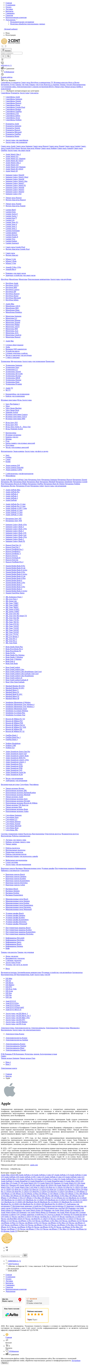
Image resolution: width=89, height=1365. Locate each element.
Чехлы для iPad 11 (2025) (23, 1217)
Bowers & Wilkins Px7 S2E (16, 727)
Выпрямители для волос (15, 958)
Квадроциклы (6, 1030)
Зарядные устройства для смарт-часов (20, 275)
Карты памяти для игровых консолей (20, 443)
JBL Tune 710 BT (12, 628)
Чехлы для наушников (14, 778)
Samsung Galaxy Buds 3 (15, 531)
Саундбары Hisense (13, 822)
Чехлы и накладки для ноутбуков (19, 355)
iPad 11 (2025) (41, 1187)
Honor (17, 148)
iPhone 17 (6, 1198)
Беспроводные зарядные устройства (28, 1206)
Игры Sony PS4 (12, 425)
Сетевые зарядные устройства (33, 1214)
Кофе (8, 948)
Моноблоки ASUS (13, 306)
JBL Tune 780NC (12, 607)
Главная (9, 1074)
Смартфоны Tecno (13, 118)
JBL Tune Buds (11, 643)
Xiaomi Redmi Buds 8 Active (16, 570)
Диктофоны (34, 784)
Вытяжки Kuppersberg (14, 895)
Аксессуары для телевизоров (33, 361)
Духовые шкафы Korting (15, 918)
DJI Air (8, 981)
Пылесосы (27, 834)
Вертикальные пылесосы (15, 850)
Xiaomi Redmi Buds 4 (14, 589)
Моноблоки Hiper (12, 310)
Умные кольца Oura (27, 1058)
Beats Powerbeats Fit (13, 651)
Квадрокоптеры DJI (8, 975)
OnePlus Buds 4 (11, 739)
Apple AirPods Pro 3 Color (15, 504)
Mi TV (8, 390)
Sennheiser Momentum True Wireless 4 (20, 704)
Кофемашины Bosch (13, 944)
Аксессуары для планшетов (16, 142)
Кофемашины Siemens (14, 946)
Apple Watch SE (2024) (14, 169)
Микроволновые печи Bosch (17, 899)
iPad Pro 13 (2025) (59, 1192)
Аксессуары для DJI (42, 975)
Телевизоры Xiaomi (13, 372)
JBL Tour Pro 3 (11, 639)
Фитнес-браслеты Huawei (16, 200)
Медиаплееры (16, 361)
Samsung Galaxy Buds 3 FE (16, 533)
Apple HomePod (22, 1181)
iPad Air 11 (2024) (57, 1187)
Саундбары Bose (12, 828)
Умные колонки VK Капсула (17, 805)
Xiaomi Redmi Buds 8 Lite (15, 568)
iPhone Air (62, 1198)
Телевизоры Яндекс (13, 376)
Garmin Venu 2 (11, 229)
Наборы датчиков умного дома (18, 842)
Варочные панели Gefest (15, 885)
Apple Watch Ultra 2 (13, 163)
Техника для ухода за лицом (17, 965)
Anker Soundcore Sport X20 (16, 754)
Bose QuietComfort (13, 667)
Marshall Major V (12, 690)
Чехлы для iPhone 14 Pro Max (55, 1223)
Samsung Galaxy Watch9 (15, 175)
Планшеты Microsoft (14, 132)
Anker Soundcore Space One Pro (18, 752)
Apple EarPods (11, 500)
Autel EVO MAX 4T (13, 1010)
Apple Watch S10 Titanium (15, 167)
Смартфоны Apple (13, 97)
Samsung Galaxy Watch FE (16, 185)
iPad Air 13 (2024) (23, 1189)
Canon (8, 459)
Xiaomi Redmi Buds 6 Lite (15, 576)
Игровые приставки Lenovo (17, 414)
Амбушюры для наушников (16, 780)
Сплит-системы (12, 862)
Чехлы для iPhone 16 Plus (22, 1227)
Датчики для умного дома (16, 840)
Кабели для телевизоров (15, 396)
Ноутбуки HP (11, 292)
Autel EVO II (11, 1001)
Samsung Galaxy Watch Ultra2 (17, 177)
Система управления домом (12, 834)
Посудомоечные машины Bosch (18, 928)
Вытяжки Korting (12, 893)
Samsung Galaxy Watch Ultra (16, 181)
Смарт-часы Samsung (24, 146)
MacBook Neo (33, 1202)
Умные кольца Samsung (10, 1058)
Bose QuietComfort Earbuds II (17, 680)
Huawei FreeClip (12, 560)
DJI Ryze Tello (11, 989)
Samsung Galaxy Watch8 (15, 179)
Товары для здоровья (25, 952)
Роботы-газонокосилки (21, 836)
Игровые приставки (9, 400)
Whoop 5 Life (11, 259)
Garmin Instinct (11, 233)
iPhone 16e (78, 1196)
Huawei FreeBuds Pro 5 (14, 549)
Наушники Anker (37, 486)
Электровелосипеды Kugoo (16, 1038)
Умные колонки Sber (14, 807)
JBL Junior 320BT (12, 611)
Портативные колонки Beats (17, 809)
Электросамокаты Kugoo (15, 1044)
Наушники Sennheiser (64, 482)
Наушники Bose (33, 482)
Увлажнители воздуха (70, 834)
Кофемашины (80, 868)
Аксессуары (24, 93)
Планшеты (15, 93)
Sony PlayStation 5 (13, 404)
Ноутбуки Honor (12, 296)
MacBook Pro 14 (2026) (11, 1204)
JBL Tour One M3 (12, 614)
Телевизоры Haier (12, 382)
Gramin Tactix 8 (11, 214)
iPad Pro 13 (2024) (41, 1192)
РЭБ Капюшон (18, 1054)
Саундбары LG (11, 819)
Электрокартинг (52, 1028)
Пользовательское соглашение (22, 22)
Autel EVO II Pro (12, 1003)
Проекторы (50, 361)
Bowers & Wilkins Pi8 (14, 729)
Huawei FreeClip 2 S (13, 545)
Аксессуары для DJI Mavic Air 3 (18, 1016)
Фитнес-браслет (12, 255)
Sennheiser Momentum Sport (16, 709)
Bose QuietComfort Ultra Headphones (20, 676)
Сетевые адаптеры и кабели (17, 353)
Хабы (8, 347)
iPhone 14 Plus (34, 1194)
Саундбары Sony (12, 817)
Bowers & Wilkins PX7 (14, 721)
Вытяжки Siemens (13, 891)
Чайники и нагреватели (10, 870)
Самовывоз (10, 1285)
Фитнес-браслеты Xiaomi (15, 206)
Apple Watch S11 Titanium (15, 158)
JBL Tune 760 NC (12, 622)
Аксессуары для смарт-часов (19, 150)
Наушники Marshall (47, 482)
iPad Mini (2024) (76, 1189)
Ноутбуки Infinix (12, 300)
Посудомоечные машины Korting (19, 930)
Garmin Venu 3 (11, 226)
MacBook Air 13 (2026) (36, 1200)
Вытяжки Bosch (12, 889)
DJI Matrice (10, 985)
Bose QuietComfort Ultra (15, 669)
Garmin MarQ (11, 210)
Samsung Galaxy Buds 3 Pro (16, 529)
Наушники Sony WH (14, 521)
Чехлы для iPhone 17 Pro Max (56, 1229)
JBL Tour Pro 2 (11, 641)
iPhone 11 (73, 1192)
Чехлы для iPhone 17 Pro (31, 1229)
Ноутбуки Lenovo (12, 289)
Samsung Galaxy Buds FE (15, 541)
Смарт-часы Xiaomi (56, 146)
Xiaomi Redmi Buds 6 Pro (15, 572)
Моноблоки (13, 279)
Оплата (8, 1279)
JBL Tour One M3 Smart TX (16, 616)
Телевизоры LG (12, 369)
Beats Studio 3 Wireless (14, 657)
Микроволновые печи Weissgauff (19, 909)
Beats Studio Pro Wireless (15, 655)
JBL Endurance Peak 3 (14, 597)
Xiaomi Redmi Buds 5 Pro (15, 583)
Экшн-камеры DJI (13, 465)
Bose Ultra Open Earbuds (15, 682)
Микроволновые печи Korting (17, 903)
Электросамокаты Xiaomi (16, 1050)
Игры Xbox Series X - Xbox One (18, 427)
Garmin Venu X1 (12, 222)
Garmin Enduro (11, 241)
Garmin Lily (10, 220)
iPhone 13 (9, 1194)
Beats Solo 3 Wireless (13, 659)
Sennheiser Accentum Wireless (17, 711)
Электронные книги (9, 1068)
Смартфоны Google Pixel (15, 107)
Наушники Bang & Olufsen (54, 484)
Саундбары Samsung (14, 815)
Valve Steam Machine (14, 408)
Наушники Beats (19, 482)
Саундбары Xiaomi (13, 824)
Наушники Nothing (72, 484)
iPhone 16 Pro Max (63, 1196)
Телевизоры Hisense (13, 380)
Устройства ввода (12, 351)
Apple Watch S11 (12, 156)
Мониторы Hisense (13, 320)
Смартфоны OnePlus (14, 111)
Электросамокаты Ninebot (16, 1046)
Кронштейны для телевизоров (17, 394)
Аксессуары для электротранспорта (26, 1030)
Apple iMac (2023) (74, 1181)
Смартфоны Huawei (13, 103)
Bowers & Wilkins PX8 (14, 723)
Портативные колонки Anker (17, 811)
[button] (2, 60)
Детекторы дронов (32, 1054)
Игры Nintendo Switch (14, 429)
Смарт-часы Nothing (49, 148)
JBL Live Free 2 (11, 599)
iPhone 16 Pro (47, 1196)
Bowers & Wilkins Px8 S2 (15, 725)
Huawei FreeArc (12, 556)
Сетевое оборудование (14, 345)
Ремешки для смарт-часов (16, 273)
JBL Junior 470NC (12, 609)
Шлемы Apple (10, 1231)
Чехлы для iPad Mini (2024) (13, 1219)
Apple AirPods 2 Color (14, 515)
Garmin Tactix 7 (11, 216)
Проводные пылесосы (14, 852)
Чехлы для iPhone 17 (10, 1229)
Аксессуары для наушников (55, 486)
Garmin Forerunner (13, 231)
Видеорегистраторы (9, 972)
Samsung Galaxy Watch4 (15, 192)
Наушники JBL (7, 482)
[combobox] (11, 53)
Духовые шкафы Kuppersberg (17, 920)
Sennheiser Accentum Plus (15, 713)
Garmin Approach (12, 243)
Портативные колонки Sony (17, 799)
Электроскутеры (7, 1028)
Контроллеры (11, 433)
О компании (10, 1277)
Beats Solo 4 (10, 661)
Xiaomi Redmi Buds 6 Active (16, 574)
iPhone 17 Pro (19, 1198)
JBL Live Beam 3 (12, 637)
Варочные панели (8, 868)
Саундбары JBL (12, 830)
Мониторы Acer (12, 331)
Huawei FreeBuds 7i (13, 554)
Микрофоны (10, 476)
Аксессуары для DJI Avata (16, 1024)
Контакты (9, 1283)
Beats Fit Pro (10, 653)
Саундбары (24, 784)
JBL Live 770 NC (12, 634)
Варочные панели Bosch (15, 874)
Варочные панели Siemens (16, 876)
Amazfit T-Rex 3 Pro (13, 267)
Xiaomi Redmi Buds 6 (14, 580)
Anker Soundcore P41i (14, 764)
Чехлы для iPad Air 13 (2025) (72, 1217)
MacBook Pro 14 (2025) (72, 1202)
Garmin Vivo (10, 239)
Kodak (8, 461)
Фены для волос (12, 956)
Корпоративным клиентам (16, 1289)
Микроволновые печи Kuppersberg (19, 905)
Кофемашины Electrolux (15, 940)
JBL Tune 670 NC (12, 624)
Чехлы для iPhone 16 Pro (45, 1227)
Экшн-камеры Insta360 (14, 468)
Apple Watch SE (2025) (14, 161)
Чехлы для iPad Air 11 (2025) (46, 1217)
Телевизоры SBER (13, 378)
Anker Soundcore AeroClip (16, 772)
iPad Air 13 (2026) (58, 1189)
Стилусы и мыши (54, 1214)
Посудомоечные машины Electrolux (19, 934)
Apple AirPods (6, 480)
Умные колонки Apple (14, 797)
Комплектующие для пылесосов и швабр (22, 856)
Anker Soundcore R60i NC (16, 758)
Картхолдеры (41, 1208)
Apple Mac (10, 341)
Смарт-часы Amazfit (65, 148)
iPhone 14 (21, 1194)
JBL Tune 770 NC (12, 620)
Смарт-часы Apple (8, 146)
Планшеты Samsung (13, 126)
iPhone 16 (19, 1196)
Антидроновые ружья (48, 1054)
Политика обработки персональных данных (27, 24)
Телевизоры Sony (12, 367)
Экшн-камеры (18, 451)
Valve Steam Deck (12, 410)
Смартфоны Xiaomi (13, 101)
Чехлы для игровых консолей (17, 447)
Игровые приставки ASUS (16, 417)
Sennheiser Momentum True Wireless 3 (20, 707)
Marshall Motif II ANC (14, 694)
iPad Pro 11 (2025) (23, 1192)
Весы (8, 969)
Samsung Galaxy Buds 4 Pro (16, 525)
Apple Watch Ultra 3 (13, 154)
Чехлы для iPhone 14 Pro (30, 1223)
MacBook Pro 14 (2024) (50, 1202)
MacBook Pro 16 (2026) (55, 1204)
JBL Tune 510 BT (12, 632)
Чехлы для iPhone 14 (72, 1221)
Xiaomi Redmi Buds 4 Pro (15, 587)
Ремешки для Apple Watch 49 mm (63, 1212)
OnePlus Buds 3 (11, 735)
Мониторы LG (11, 318)
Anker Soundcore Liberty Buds (17, 756)
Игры (19, 400)
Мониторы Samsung (13, 316)
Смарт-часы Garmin (72, 146)
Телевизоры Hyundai (14, 384)
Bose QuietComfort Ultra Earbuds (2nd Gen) (22, 674)
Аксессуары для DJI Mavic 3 (17, 1013)
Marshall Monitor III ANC (15, 686)
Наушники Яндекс (8, 486)
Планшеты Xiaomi (13, 128)
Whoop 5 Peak (11, 261)
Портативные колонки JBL (16, 790)
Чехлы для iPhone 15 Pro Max (64, 1225)
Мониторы (23, 279)
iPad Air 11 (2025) (74, 1187)
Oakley (3, 1056)
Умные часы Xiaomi (13, 204)
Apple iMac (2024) (9, 1175)
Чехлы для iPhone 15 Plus (16, 1225)
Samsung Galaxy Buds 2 (15, 539)
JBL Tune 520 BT (12, 630)
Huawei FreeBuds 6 (13, 551)
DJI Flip (9, 995)
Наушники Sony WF (14, 519)
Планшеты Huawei (13, 130)
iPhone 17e (51, 1198)
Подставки (10, 445)
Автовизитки (77, 972)
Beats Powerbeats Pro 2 (14, 649)
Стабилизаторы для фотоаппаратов (19, 474)
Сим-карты (34, 93)
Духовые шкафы (47, 868)
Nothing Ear (10, 748)
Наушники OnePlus (35, 484)
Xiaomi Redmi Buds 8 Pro (15, 566)
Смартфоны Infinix (13, 116)
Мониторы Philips (13, 324)
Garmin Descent (11, 235)
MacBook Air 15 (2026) (15, 1202)
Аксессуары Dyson (13, 962)
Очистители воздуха (53, 834)
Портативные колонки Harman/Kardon (21, 793)
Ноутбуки (5, 279)
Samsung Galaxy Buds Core (16, 535)
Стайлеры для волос (14, 960)
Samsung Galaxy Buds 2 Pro (16, 537)
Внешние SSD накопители (16, 349)
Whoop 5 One (11, 263)
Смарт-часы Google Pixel (15, 247)
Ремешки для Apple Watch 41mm (29, 1210)
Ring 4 (8, 1062)
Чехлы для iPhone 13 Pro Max (48, 1221)
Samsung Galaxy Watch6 (15, 187)
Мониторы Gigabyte (13, 335)
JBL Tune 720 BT (12, 626)
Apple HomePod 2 (38, 1181)
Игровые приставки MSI (15, 419)
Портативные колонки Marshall (18, 795)
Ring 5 (8, 1064)
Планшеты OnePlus (13, 134)
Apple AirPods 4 (12, 494)
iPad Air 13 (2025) (41, 1189)
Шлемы (9, 439)
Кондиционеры (38, 834)
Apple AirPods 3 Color (14, 512)
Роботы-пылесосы (13, 848)
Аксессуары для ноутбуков (60, 279)
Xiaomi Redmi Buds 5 (14, 585)
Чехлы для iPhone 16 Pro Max (69, 1227)
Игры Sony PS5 (12, 423)
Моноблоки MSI (12, 308)
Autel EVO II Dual (13, 1005)
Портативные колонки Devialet (18, 801)
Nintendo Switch (12, 412)
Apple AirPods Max (13, 490)
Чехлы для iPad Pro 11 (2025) (37, 1219)
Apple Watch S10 (12, 165)
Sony (7, 455)
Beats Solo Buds (12, 663)
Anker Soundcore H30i (14, 766)
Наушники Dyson (23, 486)
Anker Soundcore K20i (14, 774)
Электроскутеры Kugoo (15, 1034)
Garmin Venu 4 (11, 224)
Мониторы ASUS (12, 327)
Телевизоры (5, 361)
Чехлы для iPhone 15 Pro (39, 1225)
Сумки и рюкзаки (13, 357)
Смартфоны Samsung (14, 99)
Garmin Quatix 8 (12, 237)
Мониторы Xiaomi (13, 322)
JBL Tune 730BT (12, 603)
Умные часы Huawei (14, 198)
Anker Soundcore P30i (14, 768)
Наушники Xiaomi (80, 480)
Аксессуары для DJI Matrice (16, 1022)
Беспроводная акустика (10, 784)
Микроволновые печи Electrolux (18, 907)
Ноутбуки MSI (11, 287)
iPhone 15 (47, 1194)
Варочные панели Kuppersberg (18, 881)
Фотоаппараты (7, 451)
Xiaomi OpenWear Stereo (15, 593)
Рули (7, 441)
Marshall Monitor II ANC (15, 688)
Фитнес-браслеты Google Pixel (18, 249)
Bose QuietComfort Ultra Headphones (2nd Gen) (24, 672)
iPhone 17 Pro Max (35, 1198)
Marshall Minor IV (12, 696)
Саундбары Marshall (13, 826)
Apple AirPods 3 (12, 496)
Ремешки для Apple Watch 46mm (34, 1212)
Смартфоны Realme (13, 109)
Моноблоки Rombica (14, 312)
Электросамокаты (38, 1028)
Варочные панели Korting (16, 879)
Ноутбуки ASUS (12, 285)
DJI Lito (9, 997)
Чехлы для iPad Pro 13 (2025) (63, 1219)
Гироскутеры (64, 1028)
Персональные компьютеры (39, 279)
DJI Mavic (9, 983)
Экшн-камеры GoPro (14, 470)
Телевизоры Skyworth (14, 374)
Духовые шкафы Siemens (15, 915)
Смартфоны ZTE (12, 114)
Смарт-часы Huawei (40, 146)
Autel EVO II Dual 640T (15, 1007)
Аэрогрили (24, 870)
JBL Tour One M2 (12, 618)
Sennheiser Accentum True (15, 715)
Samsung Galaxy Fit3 (13, 194)
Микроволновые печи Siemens (18, 901)
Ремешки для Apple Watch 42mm (58, 1210)
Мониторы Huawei (13, 337)
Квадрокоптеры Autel (25, 975)
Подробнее (76, 1361)
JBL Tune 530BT (12, 605)
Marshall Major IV (12, 692)
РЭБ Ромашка (6, 1054)
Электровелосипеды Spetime (17, 1040)
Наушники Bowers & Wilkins (16, 484)
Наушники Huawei (64, 480)
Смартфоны (5, 93)
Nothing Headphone (13, 743)
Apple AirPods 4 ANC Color (16, 508)
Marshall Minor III (12, 698)
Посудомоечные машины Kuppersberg (20, 932)
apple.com (34, 1165)
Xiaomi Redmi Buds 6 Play (16, 578)
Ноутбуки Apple (12, 283)
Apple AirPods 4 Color (14, 510)
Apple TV (9, 388)
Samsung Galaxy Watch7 (15, 183)
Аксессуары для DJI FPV (15, 1020)
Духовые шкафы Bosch (15, 913)
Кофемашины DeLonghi (15, 938)
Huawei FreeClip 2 (13, 547)
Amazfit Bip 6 (11, 269)
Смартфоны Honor (13, 105)
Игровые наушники (13, 435)
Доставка (9, 1281)
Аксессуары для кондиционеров (18, 864)
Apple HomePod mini (56, 1181)
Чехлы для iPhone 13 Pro (23, 1221)
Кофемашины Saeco (13, 942)
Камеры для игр (12, 437)
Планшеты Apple (12, 124)
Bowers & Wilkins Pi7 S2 (15, 731)
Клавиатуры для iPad (58, 1208)
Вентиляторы (6, 836)
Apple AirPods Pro (12, 492)
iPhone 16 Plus (32, 1196)
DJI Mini (9, 978)
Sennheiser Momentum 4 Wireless (18, 702)
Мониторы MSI (12, 329)
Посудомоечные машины (65, 868)
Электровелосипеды (22, 1028)
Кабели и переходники (23, 1208)
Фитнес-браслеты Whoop (30, 148)
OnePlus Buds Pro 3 (13, 737)
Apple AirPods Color (20, 480)
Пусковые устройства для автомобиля (57, 972)
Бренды (9, 1076)
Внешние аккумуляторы (55, 1206)
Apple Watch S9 (12, 171)
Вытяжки (19, 868)
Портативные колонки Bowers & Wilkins (21, 803)
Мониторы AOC (12, 333)
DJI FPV (9, 987)
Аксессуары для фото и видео (36, 451)
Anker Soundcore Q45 (14, 770)
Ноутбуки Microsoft (13, 298)
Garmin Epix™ (11, 218)
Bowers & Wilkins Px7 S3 (15, 719)
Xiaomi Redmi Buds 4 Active (16, 591)
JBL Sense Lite (11, 601)
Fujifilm (8, 457)
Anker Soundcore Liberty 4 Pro (17, 760)
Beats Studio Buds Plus (14, 647)
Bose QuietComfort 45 (14, 678)
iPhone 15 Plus (60, 1194)
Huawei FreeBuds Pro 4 (14, 562)
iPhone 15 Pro (75, 1194)
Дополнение (10, 1291)
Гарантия (9, 1287)
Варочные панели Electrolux (17, 883)
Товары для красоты (9, 952)
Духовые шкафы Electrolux (16, 922)
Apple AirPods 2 (12, 498)
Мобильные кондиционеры (16, 860)
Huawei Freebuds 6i (13, 558)
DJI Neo (9, 993)
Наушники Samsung (49, 480)
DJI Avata (9, 991)
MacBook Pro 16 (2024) (33, 1204)
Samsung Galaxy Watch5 (15, 190)
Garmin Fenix (11, 212)
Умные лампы (11, 844)
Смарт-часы (10, 253)
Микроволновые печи (32, 868)
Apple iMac (10, 304)
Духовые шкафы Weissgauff (16, 924)
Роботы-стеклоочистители (16, 854)
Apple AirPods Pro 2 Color (15, 506)
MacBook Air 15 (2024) (58, 1200)
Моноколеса (74, 1028)
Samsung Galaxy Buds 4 (15, 527)
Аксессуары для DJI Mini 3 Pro (18, 1018)
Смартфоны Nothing (13, 120)
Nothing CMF (11, 745)
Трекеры (68, 1214)
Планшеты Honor (12, 136)
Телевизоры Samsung (14, 365)
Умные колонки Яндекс (15, 788)
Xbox (8, 406)
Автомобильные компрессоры (29, 972)
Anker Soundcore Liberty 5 (16, 762)
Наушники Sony (34, 480)
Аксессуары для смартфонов (17, 140)
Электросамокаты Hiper (15, 1048)
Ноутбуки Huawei (12, 294)
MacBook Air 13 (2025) (15, 1200)
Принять (5, 1363)
